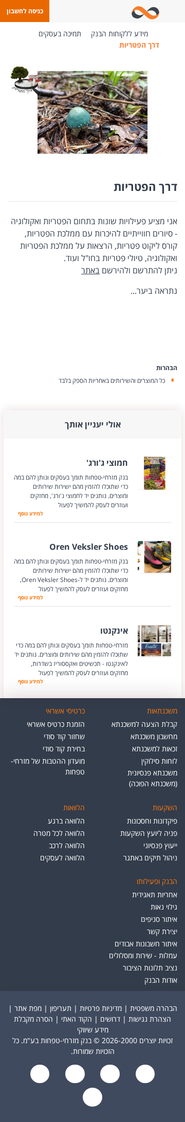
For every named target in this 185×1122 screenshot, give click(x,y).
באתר (90, 270)
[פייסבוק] (143, 1075)
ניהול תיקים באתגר (150, 857)
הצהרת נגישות (149, 1019)
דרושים (110, 1019)
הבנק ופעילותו (157, 881)
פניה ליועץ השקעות (148, 833)
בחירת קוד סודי (64, 748)
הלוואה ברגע (66, 821)
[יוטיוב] (108, 1075)
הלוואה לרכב (67, 845)
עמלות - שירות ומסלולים (143, 955)
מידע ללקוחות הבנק (119, 33)
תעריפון (60, 1008)
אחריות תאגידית (154, 894)
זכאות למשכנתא (154, 748)
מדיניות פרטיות (101, 1008)
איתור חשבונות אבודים (146, 943)
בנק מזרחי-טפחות (163, 33)
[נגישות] (74, 1075)
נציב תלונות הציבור (150, 968)
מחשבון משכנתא (154, 736)
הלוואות (74, 807)
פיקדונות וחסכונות (152, 821)
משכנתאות (162, 711)
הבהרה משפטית (153, 1008)
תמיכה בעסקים (60, 33)
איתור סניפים (159, 919)
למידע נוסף (29, 513)
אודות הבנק (160, 980)
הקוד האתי (76, 1019)
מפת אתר (28, 1008)
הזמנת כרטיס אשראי (56, 724)
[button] (24, 11)
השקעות (165, 807)
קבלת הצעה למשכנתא (144, 724)
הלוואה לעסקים (62, 857)
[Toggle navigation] (175, 11)
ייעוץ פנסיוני (160, 845)
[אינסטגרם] (92, 1098)
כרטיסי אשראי (65, 711)
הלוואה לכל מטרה (59, 833)
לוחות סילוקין (159, 761)
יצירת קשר (162, 931)
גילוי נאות (164, 907)
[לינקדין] (40, 1075)
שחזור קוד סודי (64, 736)
